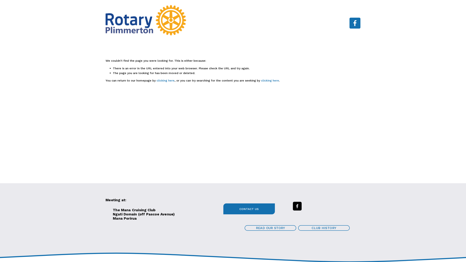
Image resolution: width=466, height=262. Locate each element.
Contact (275, 25)
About (218, 20)
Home (196, 20)
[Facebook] (355, 23)
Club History (324, 228)
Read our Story (270, 228)
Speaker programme (249, 20)
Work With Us (287, 20)
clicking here (166, 80)
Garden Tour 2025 (244, 25)
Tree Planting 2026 (205, 25)
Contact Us (249, 209)
